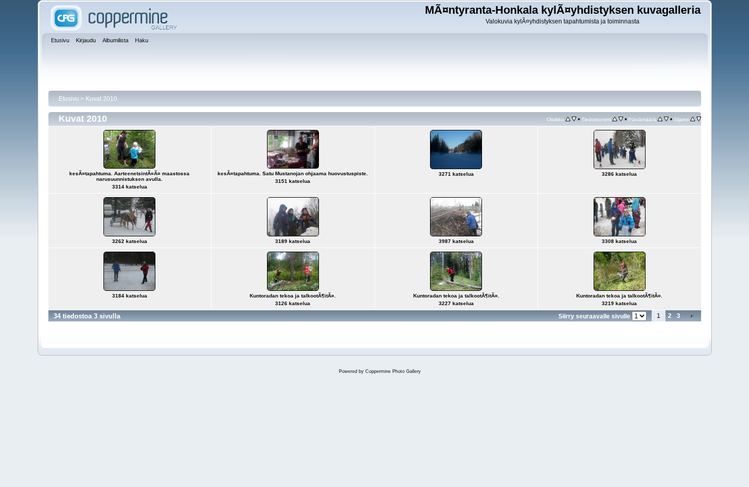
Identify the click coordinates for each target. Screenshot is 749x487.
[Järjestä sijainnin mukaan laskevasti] (699, 119)
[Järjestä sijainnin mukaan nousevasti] (692, 119)
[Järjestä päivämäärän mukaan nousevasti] (660, 119)
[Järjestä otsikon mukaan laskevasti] (574, 119)
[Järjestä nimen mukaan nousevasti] (614, 119)
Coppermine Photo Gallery (393, 371)
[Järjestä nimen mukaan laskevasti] (621, 119)
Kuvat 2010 (101, 98)
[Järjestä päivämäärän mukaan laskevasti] (666, 119)
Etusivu (69, 98)
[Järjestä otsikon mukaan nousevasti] (568, 119)
